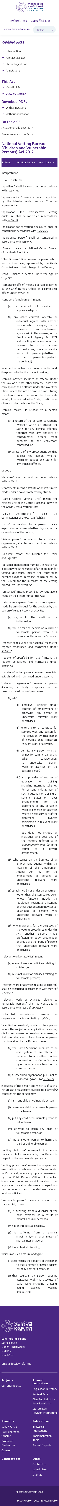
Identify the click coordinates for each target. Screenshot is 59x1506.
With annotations (15, 107)
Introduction (13, 51)
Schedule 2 (43, 1018)
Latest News (40, 1469)
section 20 (42, 230)
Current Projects (11, 1385)
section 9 (12, 547)
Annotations (12, 70)
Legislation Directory (45, 1389)
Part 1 (51, 988)
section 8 (6, 650)
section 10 (7, 665)
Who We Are (9, 1426)
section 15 (30, 1181)
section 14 (40, 1158)
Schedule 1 (7, 992)
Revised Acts (40, 1394)
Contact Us (39, 1464)
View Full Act (13, 87)
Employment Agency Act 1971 (36, 337)
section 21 (12, 220)
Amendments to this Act (17, 134)
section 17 (41, 201)
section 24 (22, 292)
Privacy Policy (24, 1500)
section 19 (26, 241)
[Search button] (52, 29)
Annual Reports (42, 1445)
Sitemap (37, 1474)
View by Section (15, 93)
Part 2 (24, 1007)
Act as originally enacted (17, 127)
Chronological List (16, 64)
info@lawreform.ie (20, 1363)
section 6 (12, 481)
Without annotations (18, 114)
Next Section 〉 (46, 162)
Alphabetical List (15, 57)
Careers (6, 1450)
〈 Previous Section (24, 162)
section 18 (12, 190)
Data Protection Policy (45, 1500)
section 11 (47, 676)
